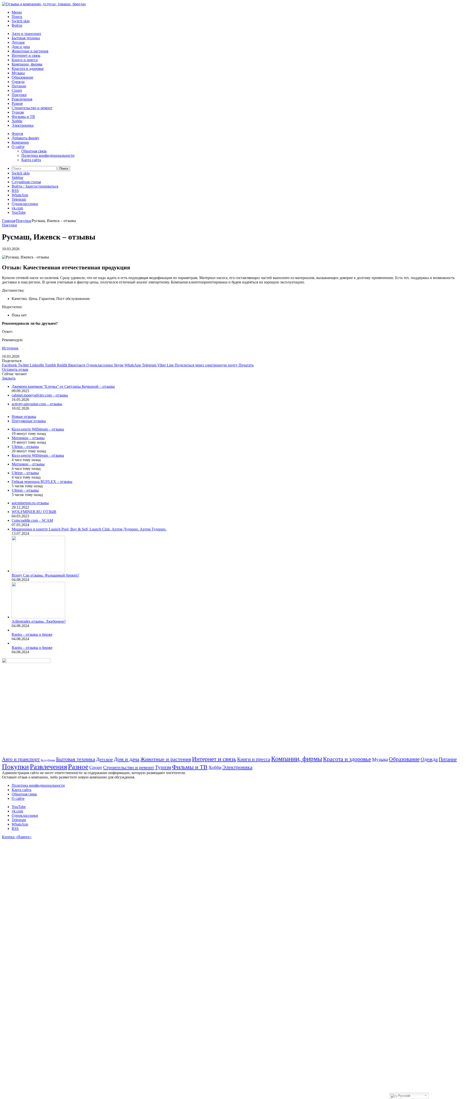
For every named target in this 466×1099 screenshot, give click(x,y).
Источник (10, 348)
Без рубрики (48, 760)
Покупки (19, 95)
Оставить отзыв (15, 369)
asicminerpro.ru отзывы (30, 503)
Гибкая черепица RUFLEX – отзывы (42, 481)
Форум (17, 134)
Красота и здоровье (28, 68)
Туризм (18, 112)
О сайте (18, 147)
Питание (19, 86)
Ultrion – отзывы (25, 447)
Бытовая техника (26, 38)
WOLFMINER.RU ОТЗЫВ (34, 512)
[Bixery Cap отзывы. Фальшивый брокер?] (38, 571)
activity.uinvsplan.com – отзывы (37, 404)
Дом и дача (21, 47)
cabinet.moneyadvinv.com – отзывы (40, 395)
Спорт (17, 90)
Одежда (18, 82)
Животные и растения (30, 51)
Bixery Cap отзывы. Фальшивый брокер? (45, 575)
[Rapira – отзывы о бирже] (12, 630)
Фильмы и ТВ (23, 117)
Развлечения (22, 99)
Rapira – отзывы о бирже (32, 634)
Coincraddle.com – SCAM (32, 520)
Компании (20, 142)
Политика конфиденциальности (48, 155)
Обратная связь (34, 151)
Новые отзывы (24, 416)
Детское (18, 42)
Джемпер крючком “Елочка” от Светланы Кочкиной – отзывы (63, 386)
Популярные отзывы (29, 421)
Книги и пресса (25, 60)
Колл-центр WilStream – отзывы (38, 429)
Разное (17, 103)
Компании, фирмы (27, 64)
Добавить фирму (25, 138)
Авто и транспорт (26, 34)
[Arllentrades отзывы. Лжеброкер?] (38, 617)
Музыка (18, 73)
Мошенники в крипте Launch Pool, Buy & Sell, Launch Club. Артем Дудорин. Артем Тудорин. (89, 529)
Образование (22, 77)
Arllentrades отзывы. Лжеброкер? (39, 621)
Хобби (17, 121)
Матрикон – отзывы (28, 438)
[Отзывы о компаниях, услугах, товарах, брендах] (44, 4)
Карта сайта (31, 160)
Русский (403, 1096)
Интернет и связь (26, 55)
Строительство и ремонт (32, 108)
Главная (8, 221)
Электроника (22, 125)
